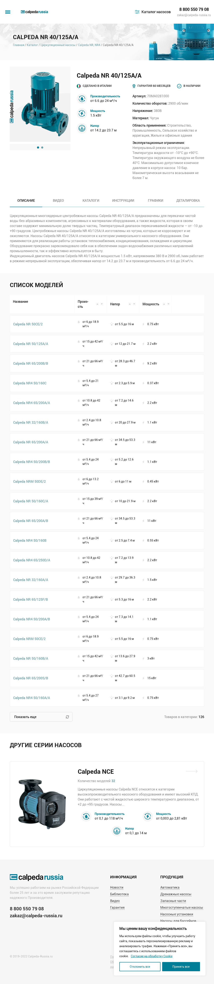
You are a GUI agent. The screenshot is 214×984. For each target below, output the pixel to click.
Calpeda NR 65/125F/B (30, 599)
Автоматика (170, 887)
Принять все (181, 966)
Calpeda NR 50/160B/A (30, 658)
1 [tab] (38, 147)
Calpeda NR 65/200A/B (30, 520)
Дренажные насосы (175, 894)
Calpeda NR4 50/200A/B (31, 619)
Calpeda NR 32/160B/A (30, 422)
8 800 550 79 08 (194, 9)
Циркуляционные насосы (58, 45)
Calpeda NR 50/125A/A (30, 343)
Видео (115, 901)
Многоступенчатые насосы (181, 908)
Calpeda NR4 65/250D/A (31, 560)
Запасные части (173, 901)
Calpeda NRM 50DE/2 (29, 481)
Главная (18, 45)
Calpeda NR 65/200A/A (30, 442)
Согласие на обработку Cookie (151, 956)
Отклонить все (140, 966)
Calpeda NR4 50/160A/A (31, 697)
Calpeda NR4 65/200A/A (31, 402)
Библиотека (119, 894)
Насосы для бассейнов (178, 921)
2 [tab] (42, 147)
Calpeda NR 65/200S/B (30, 678)
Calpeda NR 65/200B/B (30, 363)
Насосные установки (176, 914)
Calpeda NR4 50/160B (29, 540)
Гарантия (117, 908)
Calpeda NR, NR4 (89, 45)
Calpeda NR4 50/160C (29, 383)
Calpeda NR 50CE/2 (28, 324)
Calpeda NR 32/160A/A (30, 579)
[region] (160, 949)
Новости (116, 887)
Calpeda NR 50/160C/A (30, 501)
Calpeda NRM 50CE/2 (29, 638)
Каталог (32, 45)
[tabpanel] (40, 104)
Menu (7, 10)
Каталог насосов (156, 11)
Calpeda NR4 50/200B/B (31, 461)
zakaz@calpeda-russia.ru (194, 15)
